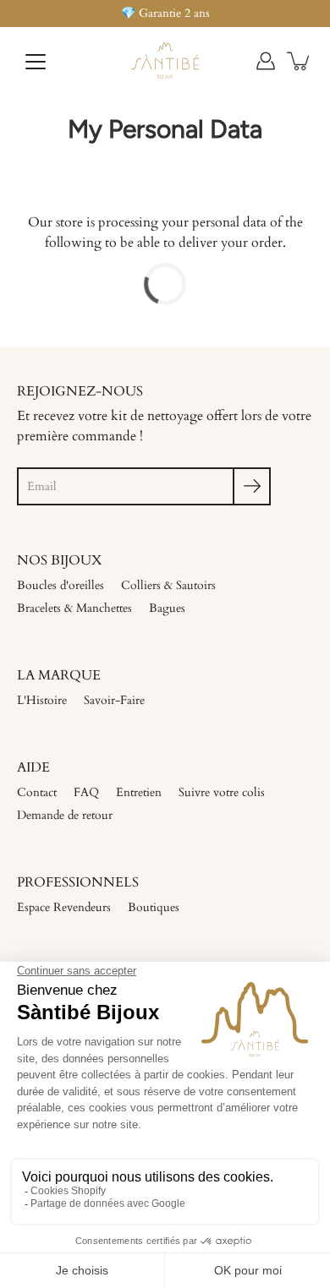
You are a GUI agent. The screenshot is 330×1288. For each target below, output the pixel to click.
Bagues (167, 608)
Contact (37, 792)
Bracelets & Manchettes (74, 608)
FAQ (86, 792)
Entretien (139, 792)
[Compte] (265, 60)
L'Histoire (42, 700)
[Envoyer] (252, 486)
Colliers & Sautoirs (168, 585)
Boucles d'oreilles (60, 585)
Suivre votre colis (222, 792)
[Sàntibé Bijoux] (165, 60)
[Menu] (35, 61)
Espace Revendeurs (64, 907)
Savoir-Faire (114, 700)
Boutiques (153, 907)
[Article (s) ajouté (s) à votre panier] (299, 60)
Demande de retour (65, 815)
